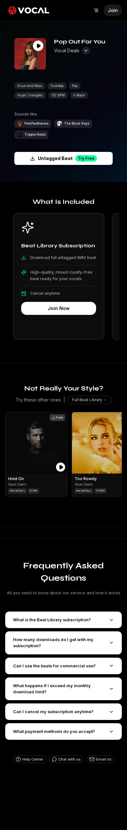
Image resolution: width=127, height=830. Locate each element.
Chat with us (69, 759)
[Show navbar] (96, 10)
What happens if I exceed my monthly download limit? (52, 688)
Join (113, 10)
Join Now (59, 308)
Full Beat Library (87, 399)
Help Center (32, 759)
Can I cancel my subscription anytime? (53, 711)
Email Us (104, 759)
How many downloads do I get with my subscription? (53, 642)
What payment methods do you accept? (54, 731)
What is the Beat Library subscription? (52, 619)
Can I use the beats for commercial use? (54, 665)
